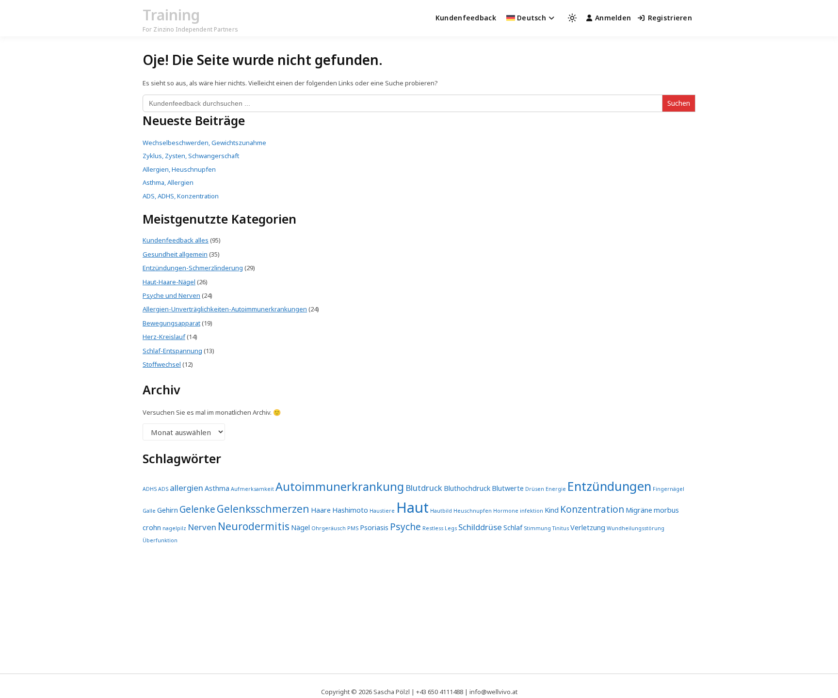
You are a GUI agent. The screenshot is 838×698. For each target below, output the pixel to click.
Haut (412, 507)
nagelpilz (174, 528)
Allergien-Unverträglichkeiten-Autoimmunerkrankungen (225, 309)
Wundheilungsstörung (635, 528)
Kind (552, 510)
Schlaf (512, 527)
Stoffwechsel (162, 364)
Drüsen (534, 489)
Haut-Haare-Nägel (169, 281)
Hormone (505, 510)
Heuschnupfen (472, 510)
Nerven (202, 527)
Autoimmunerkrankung (339, 486)
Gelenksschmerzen (263, 509)
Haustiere (382, 510)
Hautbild (441, 510)
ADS (163, 489)
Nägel (300, 527)
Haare (321, 510)
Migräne (639, 510)
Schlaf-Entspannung (172, 350)
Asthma (217, 488)
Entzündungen (609, 486)
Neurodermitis (254, 526)
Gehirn (167, 510)
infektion (531, 510)
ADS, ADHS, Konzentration (181, 196)
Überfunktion (160, 540)
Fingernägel (668, 489)
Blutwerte (508, 488)
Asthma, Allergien (168, 182)
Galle (149, 510)
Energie (556, 489)
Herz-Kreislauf (164, 336)
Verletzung (587, 527)
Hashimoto (350, 510)
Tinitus (560, 528)
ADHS (150, 489)
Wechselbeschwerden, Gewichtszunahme (204, 142)
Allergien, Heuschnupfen (179, 169)
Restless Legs (439, 528)
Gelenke (197, 509)
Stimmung (537, 528)
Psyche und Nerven (171, 295)
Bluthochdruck (467, 488)
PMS (352, 528)
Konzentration (592, 509)
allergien (186, 487)
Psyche (405, 526)
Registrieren (670, 17)
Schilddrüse (480, 527)
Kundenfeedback (465, 17)
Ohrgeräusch (328, 528)
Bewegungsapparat (171, 323)
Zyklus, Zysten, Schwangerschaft (191, 155)
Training (171, 15)
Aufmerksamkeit (252, 489)
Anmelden (613, 17)
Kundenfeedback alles (176, 240)
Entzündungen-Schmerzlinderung (193, 267)
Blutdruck (423, 487)
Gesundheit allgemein (175, 254)
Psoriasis (374, 527)
